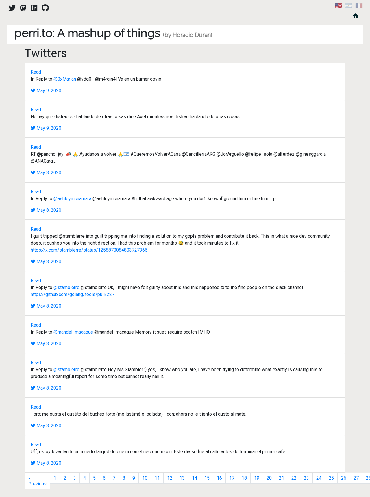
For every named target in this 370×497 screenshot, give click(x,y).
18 (244, 478)
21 (281, 478)
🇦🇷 (348, 5)
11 (157, 478)
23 (306, 478)
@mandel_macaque (73, 332)
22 (294, 478)
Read (36, 72)
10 (144, 478)
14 (194, 478)
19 (256, 478)
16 (219, 478)
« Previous (37, 481)
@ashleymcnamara (72, 198)
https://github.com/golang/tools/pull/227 (72, 294)
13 (182, 478)
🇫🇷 (359, 5)
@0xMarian (64, 79)
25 (331, 478)
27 (356, 478)
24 (318, 478)
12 (169, 478)
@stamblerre (66, 287)
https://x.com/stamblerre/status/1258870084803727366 (89, 250)
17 (231, 478)
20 (269, 478)
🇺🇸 (338, 5)
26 (343, 478)
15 (207, 478)
